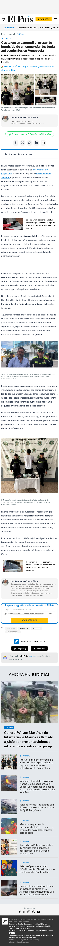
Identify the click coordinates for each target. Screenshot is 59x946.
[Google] (19, 648)
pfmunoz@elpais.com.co (19, 942)
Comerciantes (12, 632)
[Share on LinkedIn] (36, 143)
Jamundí (36, 628)
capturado (11, 628)
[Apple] (39, 648)
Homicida (24, 628)
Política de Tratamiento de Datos (28, 613)
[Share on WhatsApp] (29, 143)
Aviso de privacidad (43, 926)
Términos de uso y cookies (19, 928)
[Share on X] (22, 143)
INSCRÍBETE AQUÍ (29, 620)
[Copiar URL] (43, 143)
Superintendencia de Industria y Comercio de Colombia (31, 935)
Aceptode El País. (29, 614)
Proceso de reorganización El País (22, 937)
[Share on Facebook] (15, 143)
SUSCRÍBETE (44, 19)
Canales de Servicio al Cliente (35, 924)
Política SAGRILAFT (17, 931)
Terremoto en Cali (27, 27)
